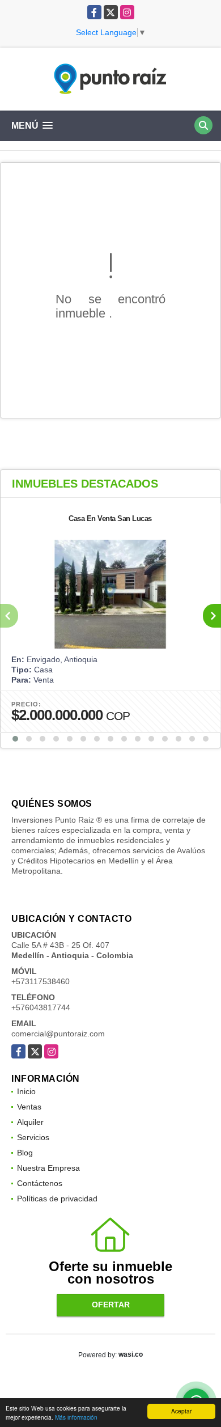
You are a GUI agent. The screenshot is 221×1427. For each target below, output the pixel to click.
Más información (76, 1417)
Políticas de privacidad (57, 1198)
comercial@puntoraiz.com (58, 1033)
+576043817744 (40, 1007)
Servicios (33, 1137)
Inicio (26, 1091)
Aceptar (181, 1411)
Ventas (29, 1106)
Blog (25, 1152)
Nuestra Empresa (48, 1167)
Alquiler (30, 1122)
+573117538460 (40, 981)
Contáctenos (39, 1183)
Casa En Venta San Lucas (110, 518)
